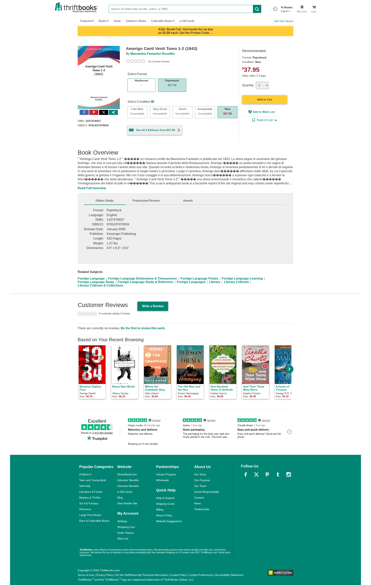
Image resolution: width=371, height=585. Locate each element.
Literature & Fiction (90, 491)
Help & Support (165, 497)
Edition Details (105, 200)
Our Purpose (202, 480)
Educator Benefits (128, 480)
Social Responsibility (206, 491)
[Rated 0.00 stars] (135, 61)
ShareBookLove (127, 474)
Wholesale (162, 480)
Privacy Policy (104, 574)
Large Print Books (90, 515)
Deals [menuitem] (117, 20)
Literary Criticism (236, 282)
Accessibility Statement (229, 574)
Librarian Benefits (128, 486)
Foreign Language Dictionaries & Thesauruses (142, 278)
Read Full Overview (92, 188)
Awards (188, 200)
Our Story (200, 474)
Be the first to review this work (143, 328)
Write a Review (152, 306)
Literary (214, 282)
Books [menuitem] (102, 20)
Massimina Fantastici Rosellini (152, 53)
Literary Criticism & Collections (100, 285)
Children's (85, 474)
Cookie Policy (178, 574)
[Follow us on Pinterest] (267, 474)
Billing (159, 509)
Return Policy (164, 515)
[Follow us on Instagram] (288, 474)
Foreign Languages (191, 282)
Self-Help (84, 486)
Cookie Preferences (201, 574)
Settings (122, 521)
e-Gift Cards (124, 491)
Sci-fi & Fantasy (88, 503)
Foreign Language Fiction (199, 278)
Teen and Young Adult (92, 480)
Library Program (166, 474)
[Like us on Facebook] (245, 474)
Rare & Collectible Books (94, 520)
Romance (85, 509)
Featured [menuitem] (85, 20)
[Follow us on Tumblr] (278, 474)
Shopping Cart (126, 527)
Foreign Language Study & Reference (145, 282)
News (197, 503)
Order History (125, 532)
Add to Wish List (264, 111)
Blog (120, 497)
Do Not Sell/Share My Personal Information (141, 574)
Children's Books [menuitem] (136, 20)
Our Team (200, 486)
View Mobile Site (127, 503)
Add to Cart (264, 99)
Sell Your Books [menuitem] (283, 21)
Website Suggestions (169, 521)
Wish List (122, 538)
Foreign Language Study (96, 282)
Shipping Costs (165, 503)
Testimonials (201, 509)
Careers (199, 497)
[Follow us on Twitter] (256, 474)
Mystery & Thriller (90, 497)
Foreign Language (91, 278)
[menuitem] (287, 8)
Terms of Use (86, 574)
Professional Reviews (146, 200)
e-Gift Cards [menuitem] (187, 20)
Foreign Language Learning (242, 278)
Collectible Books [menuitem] (161, 20)
